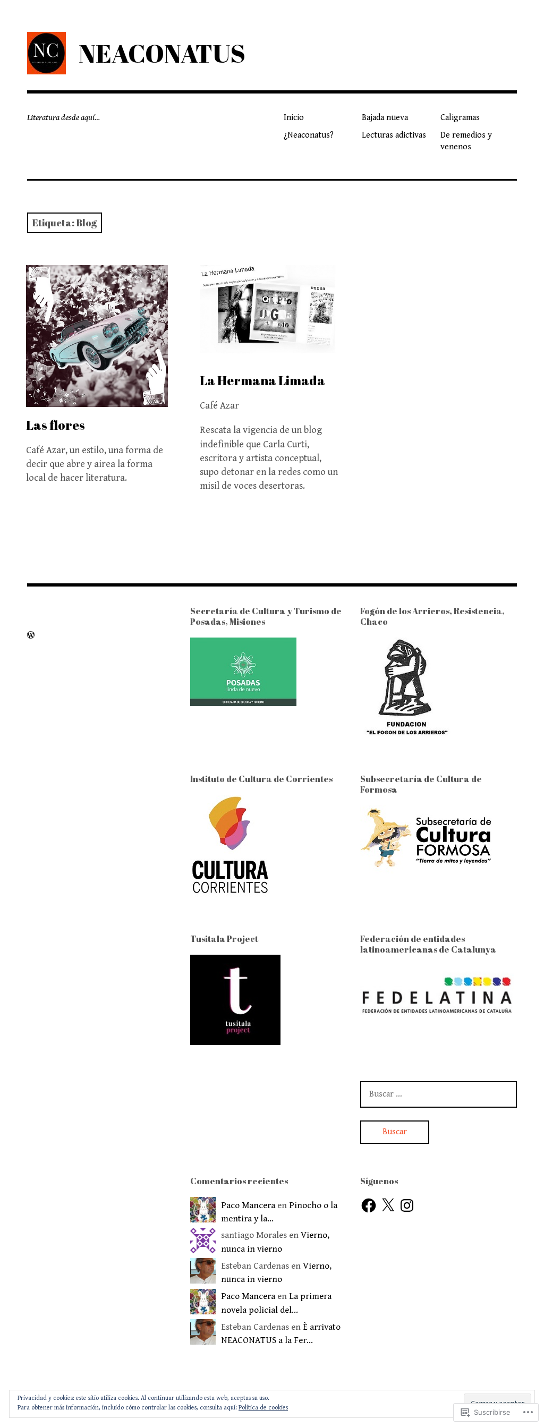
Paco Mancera (248, 1205)
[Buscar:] (438, 1094)
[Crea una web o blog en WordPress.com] (31, 636)
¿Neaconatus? (309, 135)
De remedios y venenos (466, 140)
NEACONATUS (162, 53)
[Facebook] (368, 1205)
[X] (387, 1205)
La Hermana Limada (262, 380)
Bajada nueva (385, 118)
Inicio (294, 118)
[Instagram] (406, 1205)
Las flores (55, 425)
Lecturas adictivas (394, 135)
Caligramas (460, 118)
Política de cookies (263, 1407)
